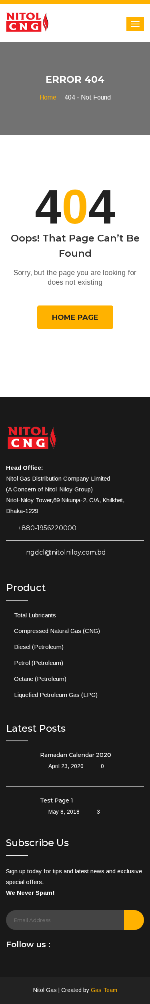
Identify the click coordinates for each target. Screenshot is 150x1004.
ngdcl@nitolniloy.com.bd (66, 552)
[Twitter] (82, 946)
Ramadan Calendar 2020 (75, 754)
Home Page (75, 317)
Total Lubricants (35, 615)
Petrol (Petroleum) (38, 662)
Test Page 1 (56, 800)
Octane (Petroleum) (40, 678)
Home (48, 97)
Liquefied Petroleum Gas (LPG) (56, 694)
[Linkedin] (71, 946)
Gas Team (104, 990)
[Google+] (94, 946)
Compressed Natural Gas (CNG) (57, 630)
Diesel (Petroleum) (39, 646)
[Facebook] (59, 946)
